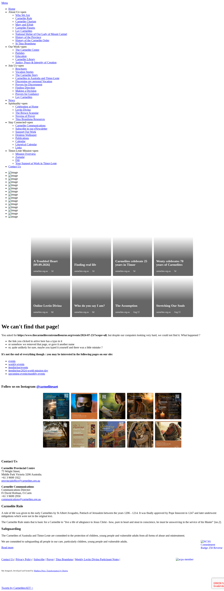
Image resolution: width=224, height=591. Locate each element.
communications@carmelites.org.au (21, 499)
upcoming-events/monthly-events (26, 373)
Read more (7, 547)
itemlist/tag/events (18, 367)
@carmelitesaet (47, 386)
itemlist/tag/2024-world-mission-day (28, 370)
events (11, 361)
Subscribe (39, 559)
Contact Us (7, 559)
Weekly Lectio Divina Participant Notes (97, 559)
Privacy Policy (24, 559)
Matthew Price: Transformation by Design (51, 571)
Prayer (50, 559)
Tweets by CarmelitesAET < (17, 587)
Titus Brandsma (64, 559)
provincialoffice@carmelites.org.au (20, 480)
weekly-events (16, 364)
